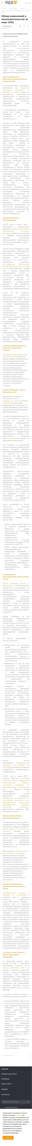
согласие (19, 1115)
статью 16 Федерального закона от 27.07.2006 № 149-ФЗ (15, 401)
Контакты (5, 1094)
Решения (4, 1069)
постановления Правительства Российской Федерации (16, 231)
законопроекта (15, 438)
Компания (5, 1079)
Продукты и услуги (9, 1074)
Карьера (4, 1089)
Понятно (8, 1137)
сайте (15, 119)
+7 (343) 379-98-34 (10, 1107)
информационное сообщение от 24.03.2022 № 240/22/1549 (16, 765)
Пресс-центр (6, 1084)
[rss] (24, 26)
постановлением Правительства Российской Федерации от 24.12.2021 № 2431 (16, 266)
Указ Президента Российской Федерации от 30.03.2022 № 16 (16, 90)
